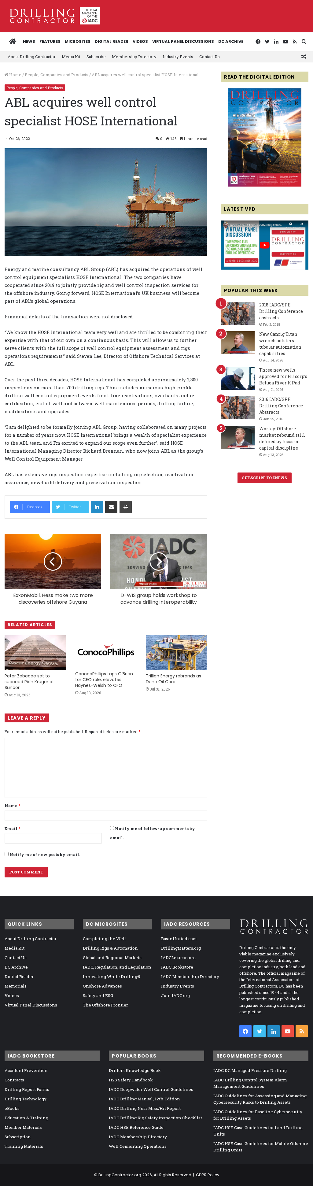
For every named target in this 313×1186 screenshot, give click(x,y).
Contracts (14, 1080)
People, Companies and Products (56, 74)
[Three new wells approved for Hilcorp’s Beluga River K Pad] (238, 378)
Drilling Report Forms (27, 1089)
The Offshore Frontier (105, 1005)
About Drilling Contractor (32, 56)
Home (14, 74)
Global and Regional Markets (112, 957)
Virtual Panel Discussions (183, 41)
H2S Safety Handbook (131, 1080)
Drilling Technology (25, 1099)
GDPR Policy (207, 1175)
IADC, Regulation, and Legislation (117, 967)
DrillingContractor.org (119, 1175)
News (29, 41)
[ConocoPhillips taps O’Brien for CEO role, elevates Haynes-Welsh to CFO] (106, 651)
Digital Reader (111, 41)
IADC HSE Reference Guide (136, 1127)
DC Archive (230, 41)
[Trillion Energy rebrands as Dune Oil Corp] (176, 652)
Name (12, 805)
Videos (140, 41)
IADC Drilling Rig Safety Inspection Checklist (155, 1118)
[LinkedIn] (97, 507)
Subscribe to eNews (264, 477)
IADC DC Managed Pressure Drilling (250, 1070)
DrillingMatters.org (181, 948)
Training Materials (24, 1146)
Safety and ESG (98, 995)
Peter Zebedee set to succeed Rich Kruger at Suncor (29, 682)
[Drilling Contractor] (52, 15)
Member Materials (23, 1127)
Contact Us (209, 56)
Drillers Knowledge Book (135, 1070)
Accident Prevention (26, 1070)
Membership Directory (134, 56)
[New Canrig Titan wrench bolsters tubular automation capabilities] (238, 342)
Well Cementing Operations (138, 1146)
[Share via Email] (111, 507)
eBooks (12, 1108)
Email (12, 828)
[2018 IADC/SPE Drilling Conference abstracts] (238, 313)
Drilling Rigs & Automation (110, 948)
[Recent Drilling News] (264, 185)
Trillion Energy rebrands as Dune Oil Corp (173, 679)
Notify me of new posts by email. (44, 854)
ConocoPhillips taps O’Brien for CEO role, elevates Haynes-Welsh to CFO (104, 679)
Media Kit (71, 56)
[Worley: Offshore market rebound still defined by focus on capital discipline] (238, 437)
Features (50, 41)
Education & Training (26, 1118)
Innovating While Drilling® (112, 976)
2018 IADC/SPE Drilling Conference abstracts (281, 311)
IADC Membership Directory (190, 976)
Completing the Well (104, 938)
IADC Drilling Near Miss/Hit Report (145, 1108)
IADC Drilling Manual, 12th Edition (144, 1099)
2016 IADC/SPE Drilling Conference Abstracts (281, 405)
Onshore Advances (102, 986)
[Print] (126, 507)
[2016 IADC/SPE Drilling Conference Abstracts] (238, 407)
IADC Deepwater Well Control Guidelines (151, 1089)
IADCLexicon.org (178, 957)
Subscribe (96, 56)
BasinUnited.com (179, 938)
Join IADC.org (175, 995)
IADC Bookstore (177, 967)
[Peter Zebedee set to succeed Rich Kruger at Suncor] (35, 652)
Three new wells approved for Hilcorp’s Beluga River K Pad (283, 376)
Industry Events (178, 56)
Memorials (16, 986)
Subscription (18, 1137)
